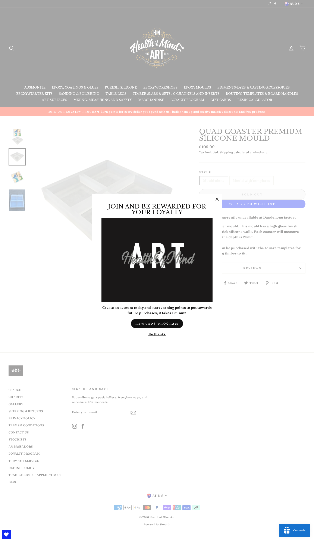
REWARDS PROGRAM (157, 323)
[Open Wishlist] (6, 534)
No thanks (157, 334)
